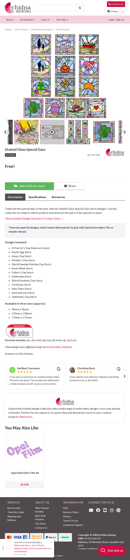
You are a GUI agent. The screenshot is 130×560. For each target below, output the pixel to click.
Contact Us (117, 4)
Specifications (37, 197)
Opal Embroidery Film (97, 227)
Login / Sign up (116, 19)
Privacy (67, 516)
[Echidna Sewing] (18, 7)
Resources (58, 197)
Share (72, 186)
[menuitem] (9, 20)
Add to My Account (32, 186)
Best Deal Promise (40, 517)
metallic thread (17, 231)
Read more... (26, 416)
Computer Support (73, 524)
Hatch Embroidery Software (56, 346)
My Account (13, 507)
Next (123, 132)
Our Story (40, 523)
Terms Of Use (70, 520)
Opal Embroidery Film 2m (25, 472)
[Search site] (80, 8)
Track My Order (15, 512)
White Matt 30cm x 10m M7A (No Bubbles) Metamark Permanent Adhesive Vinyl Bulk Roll (32, 548)
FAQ (65, 507)
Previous (6, 132)
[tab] (15, 197)
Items (114, 11)
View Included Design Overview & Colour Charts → (34, 218)
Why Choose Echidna (42, 509)
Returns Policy (71, 512)
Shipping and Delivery (14, 518)
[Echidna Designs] (115, 151)
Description (15, 197)
